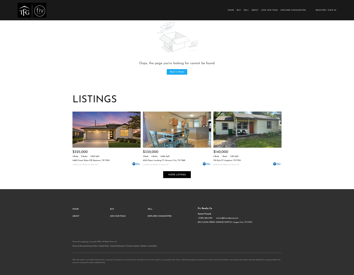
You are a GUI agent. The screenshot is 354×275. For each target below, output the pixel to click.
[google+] (211, 228)
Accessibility (152, 246)
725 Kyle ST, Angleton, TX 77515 (227, 160)
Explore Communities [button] (293, 10)
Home (231, 10)
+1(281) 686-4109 (205, 218)
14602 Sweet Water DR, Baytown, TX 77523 (91, 160)
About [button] (255, 10)
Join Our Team (269, 10)
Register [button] (321, 10)
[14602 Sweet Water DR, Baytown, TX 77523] (106, 130)
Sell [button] (246, 10)
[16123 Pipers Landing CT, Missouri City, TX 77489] (177, 130)
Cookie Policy (104, 246)
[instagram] (205, 228)
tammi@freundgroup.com (227, 218)
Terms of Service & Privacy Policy (84, 246)
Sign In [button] (332, 10)
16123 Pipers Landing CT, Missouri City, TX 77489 (164, 160)
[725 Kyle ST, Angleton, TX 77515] (247, 130)
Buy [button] (239, 10)
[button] (32, 10)
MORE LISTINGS (177, 175)
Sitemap (144, 246)
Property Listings (132, 246)
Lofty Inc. (85, 242)
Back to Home (177, 72)
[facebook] (200, 228)
